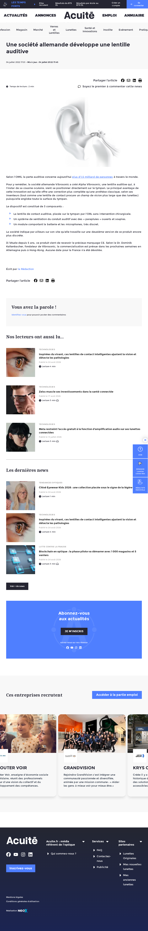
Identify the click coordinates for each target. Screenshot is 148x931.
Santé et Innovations (90, 29)
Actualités (15, 15)
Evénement (126, 29)
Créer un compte (116, 4)
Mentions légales (14, 897)
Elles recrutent (43, 4)
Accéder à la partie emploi (117, 695)
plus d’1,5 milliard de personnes (92, 176)
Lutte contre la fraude (52, 546)
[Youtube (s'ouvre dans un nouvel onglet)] (72, 647)
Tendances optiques (50, 482)
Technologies (47, 349)
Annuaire (134, 15)
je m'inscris (74, 631)
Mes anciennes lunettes (129, 880)
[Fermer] (145, 440)
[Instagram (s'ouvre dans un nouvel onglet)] (76, 647)
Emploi (109, 15)
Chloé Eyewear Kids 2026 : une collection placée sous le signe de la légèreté (87, 487)
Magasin (21, 29)
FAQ (99, 850)
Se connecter (139, 4)
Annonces (45, 15)
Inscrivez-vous (20, 868)
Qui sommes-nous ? (63, 853)
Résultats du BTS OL (63, 4)
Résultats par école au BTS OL (87, 4)
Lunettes (71, 29)
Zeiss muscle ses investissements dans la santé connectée (76, 391)
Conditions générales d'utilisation (22, 901)
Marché (38, 29)
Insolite (108, 29)
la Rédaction (26, 268)
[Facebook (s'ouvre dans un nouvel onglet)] (67, 647)
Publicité (102, 867)
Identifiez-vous (19, 314)
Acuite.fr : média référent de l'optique (60, 843)
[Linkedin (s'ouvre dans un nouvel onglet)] (80, 647)
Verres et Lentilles (54, 29)
